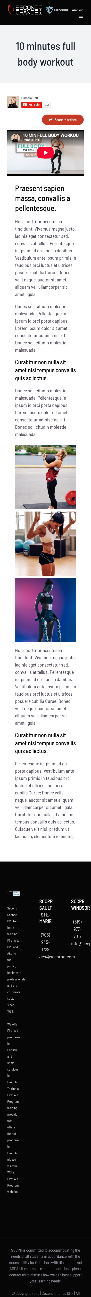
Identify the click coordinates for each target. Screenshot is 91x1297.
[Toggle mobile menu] (81, 17)
